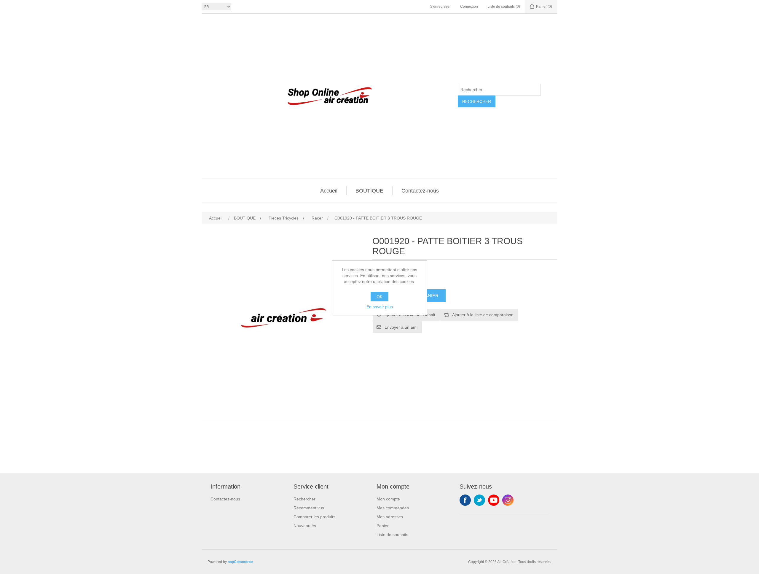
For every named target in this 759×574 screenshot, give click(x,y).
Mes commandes (393, 507)
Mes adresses (390, 516)
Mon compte (388, 499)
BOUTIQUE (369, 191)
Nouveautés (305, 525)
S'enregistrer (440, 6)
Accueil (328, 191)
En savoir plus (379, 306)
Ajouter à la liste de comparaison (483, 314)
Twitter (479, 500)
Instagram (508, 500)
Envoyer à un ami (401, 327)
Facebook (465, 500)
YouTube (493, 500)
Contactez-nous (420, 191)
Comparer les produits (314, 516)
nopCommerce (240, 562)
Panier (383, 525)
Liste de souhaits (392, 534)
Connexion (469, 6)
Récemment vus (309, 507)
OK (379, 296)
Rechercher (476, 101)
